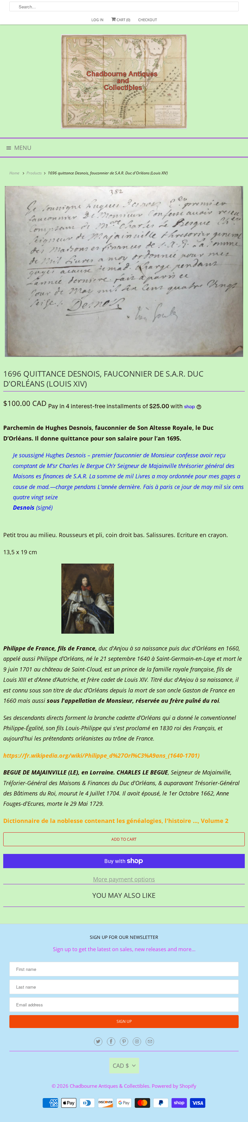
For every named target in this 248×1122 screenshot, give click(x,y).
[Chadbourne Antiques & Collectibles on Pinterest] (124, 1041)
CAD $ (121, 1065)
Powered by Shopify (174, 1086)
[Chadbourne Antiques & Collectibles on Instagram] (137, 1041)
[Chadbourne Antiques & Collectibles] (124, 83)
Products (34, 173)
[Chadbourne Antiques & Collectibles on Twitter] (98, 1041)
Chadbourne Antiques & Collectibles (109, 1086)
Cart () (123, 19)
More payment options (124, 879)
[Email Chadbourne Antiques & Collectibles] (150, 1041)
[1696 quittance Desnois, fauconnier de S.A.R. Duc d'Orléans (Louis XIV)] (124, 271)
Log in (97, 19)
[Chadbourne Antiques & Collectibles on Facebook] (111, 1041)
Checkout (147, 19)
